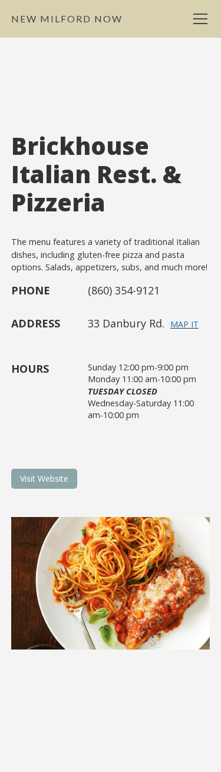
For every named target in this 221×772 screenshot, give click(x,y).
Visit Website (44, 478)
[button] (198, 19)
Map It (184, 324)
